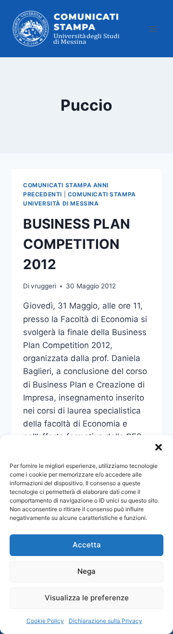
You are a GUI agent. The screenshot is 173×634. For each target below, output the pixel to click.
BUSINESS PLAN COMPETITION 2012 (76, 244)
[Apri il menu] (152, 28)
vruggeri (43, 286)
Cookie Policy (45, 620)
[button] (158, 447)
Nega (86, 571)
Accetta (87, 544)
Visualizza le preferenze (87, 597)
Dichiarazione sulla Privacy (105, 620)
